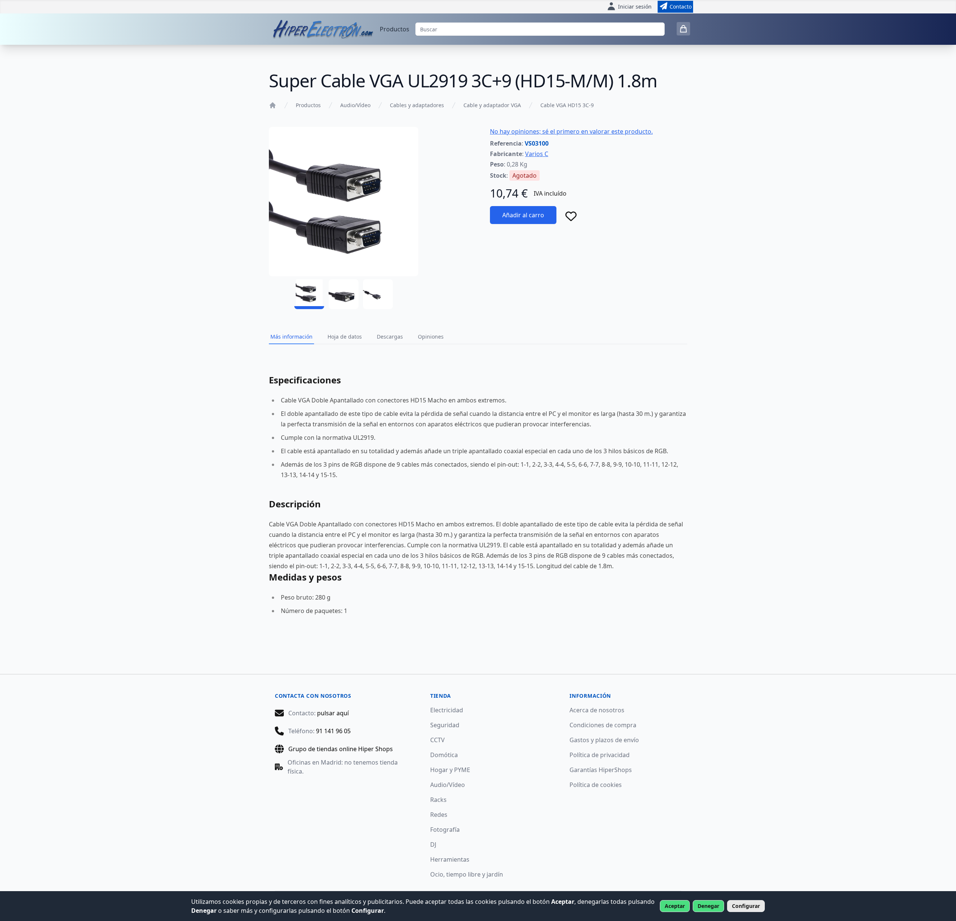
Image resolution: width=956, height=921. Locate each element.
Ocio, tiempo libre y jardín (466, 874)
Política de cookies (595, 785)
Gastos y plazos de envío (604, 740)
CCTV (437, 740)
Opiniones (431, 336)
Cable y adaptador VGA (492, 105)
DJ (433, 844)
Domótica (444, 755)
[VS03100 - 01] (309, 294)
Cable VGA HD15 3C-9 (567, 105)
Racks (438, 800)
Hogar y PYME (450, 770)
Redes (438, 814)
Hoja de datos (345, 336)
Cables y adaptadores (417, 105)
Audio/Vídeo (355, 105)
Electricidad (446, 710)
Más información (291, 336)
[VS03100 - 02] (343, 294)
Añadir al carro (523, 215)
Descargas (390, 336)
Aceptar (675, 905)
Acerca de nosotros (596, 710)
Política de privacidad (599, 755)
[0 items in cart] (683, 28)
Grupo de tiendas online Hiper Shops (340, 749)
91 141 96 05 (333, 731)
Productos (394, 29)
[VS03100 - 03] (378, 294)
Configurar (746, 905)
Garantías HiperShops (600, 770)
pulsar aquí (333, 713)
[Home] (272, 105)
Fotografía (445, 829)
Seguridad (444, 725)
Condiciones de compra (602, 725)
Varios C (536, 154)
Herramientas (449, 859)
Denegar (708, 905)
